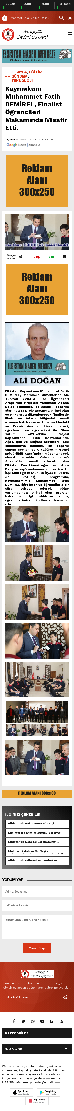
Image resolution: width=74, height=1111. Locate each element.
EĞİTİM (35, 72)
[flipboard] (52, 1021)
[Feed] (61, 1021)
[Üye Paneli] (68, 18)
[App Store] (21, 1092)
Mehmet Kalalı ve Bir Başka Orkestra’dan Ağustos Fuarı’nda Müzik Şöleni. (36, 851)
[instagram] (33, 1021)
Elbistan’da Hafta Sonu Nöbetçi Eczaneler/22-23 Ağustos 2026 (31, 824)
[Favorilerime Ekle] (64, 257)
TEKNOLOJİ (22, 80)
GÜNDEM (19, 76)
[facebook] (14, 1021)
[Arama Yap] (60, 18)
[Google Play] (48, 1092)
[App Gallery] (37, 1101)
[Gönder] (67, 997)
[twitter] (23, 1021)
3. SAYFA (19, 72)
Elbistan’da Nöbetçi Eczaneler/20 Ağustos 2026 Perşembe (32, 861)
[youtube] (42, 1021)
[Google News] (23, 145)
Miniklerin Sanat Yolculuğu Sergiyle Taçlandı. (34, 833)
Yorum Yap (37, 948)
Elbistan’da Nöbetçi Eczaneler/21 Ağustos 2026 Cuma (32, 842)
